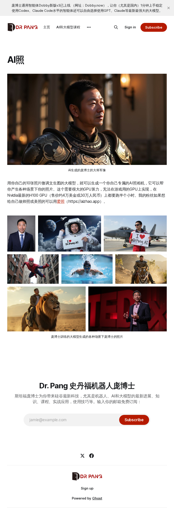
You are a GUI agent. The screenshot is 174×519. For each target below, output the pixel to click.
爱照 (61, 201)
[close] (168, 8)
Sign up (87, 488)
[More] (88, 27)
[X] (82, 455)
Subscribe (153, 27)
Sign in (130, 27)
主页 (46, 27)
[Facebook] (91, 455)
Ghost (97, 498)
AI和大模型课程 (68, 27)
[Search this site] (116, 27)
